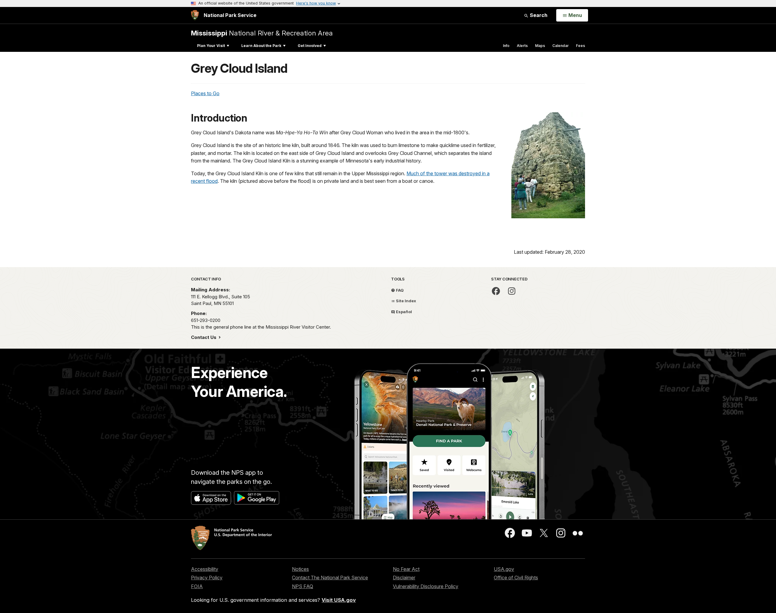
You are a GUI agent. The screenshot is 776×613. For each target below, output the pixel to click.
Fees (580, 45)
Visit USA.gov (339, 600)
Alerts (522, 45)
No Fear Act (406, 569)
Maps (540, 45)
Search (538, 15)
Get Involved (310, 45)
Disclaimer (404, 577)
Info (506, 45)
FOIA (197, 586)
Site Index (405, 300)
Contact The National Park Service (330, 577)
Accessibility (204, 569)
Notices (300, 569)
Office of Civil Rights (516, 577)
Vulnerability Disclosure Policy (425, 586)
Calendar (560, 45)
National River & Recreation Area (262, 33)
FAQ (399, 290)
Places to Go (205, 93)
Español (403, 311)
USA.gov (504, 569)
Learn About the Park (261, 45)
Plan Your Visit (211, 45)
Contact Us (204, 337)
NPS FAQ (302, 586)
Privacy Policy (206, 577)
